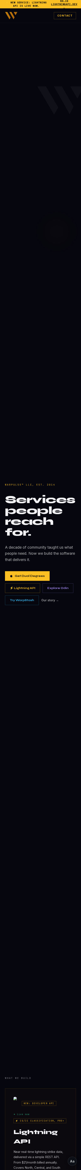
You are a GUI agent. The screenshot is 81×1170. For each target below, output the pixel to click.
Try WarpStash (22, 600)
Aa (72, 1161)
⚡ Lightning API (22, 588)
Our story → (50, 600)
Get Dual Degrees (30, 576)
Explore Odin (58, 588)
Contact (64, 15)
